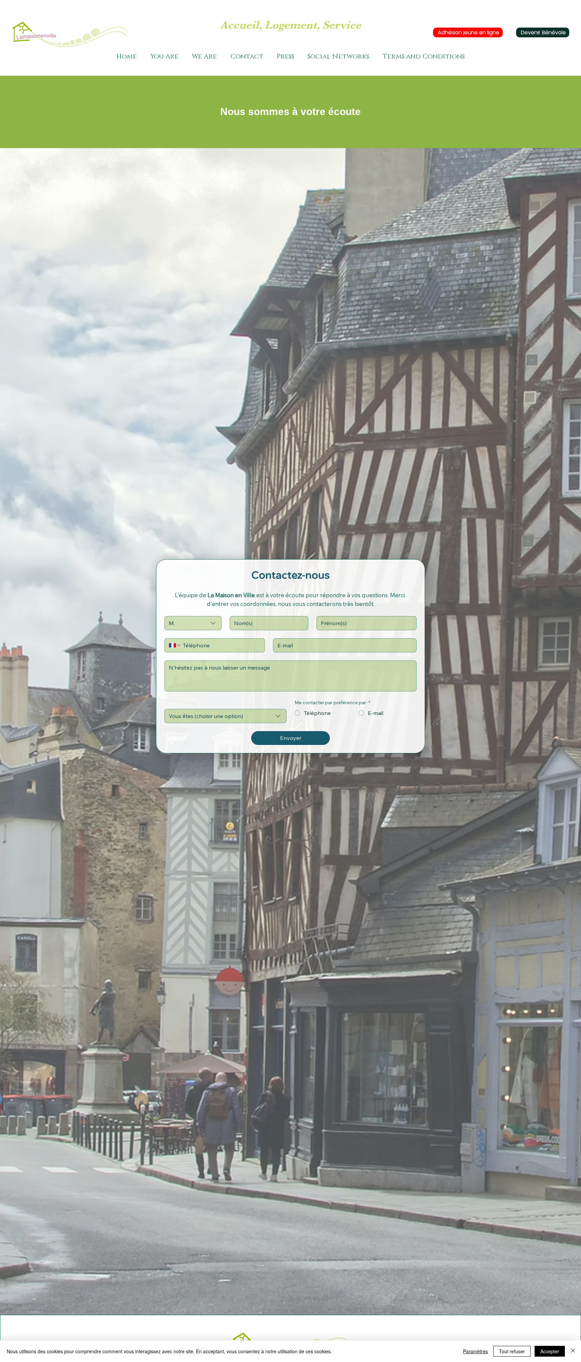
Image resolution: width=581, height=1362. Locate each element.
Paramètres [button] (475, 1351)
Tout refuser (512, 1351)
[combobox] (193, 623)
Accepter (549, 1351)
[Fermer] (573, 1351)
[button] (164, 56)
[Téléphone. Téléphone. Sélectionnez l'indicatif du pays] (175, 645)
